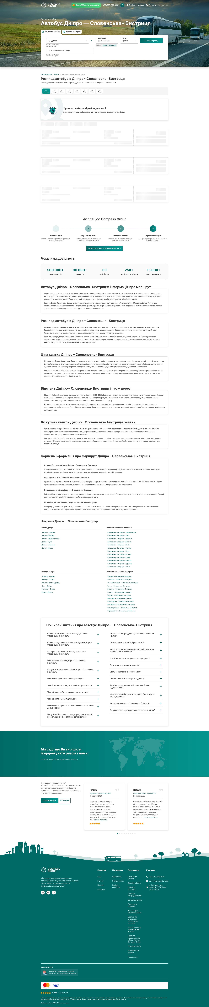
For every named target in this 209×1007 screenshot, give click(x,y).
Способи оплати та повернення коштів (134, 929)
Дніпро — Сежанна (48, 545)
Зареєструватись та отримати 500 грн (103, 248)
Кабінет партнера (116, 886)
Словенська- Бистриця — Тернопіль (120, 539)
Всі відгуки (64, 800)
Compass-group (46, 74)
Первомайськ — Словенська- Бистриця (121, 611)
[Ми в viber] (54, 892)
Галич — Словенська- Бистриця (118, 586)
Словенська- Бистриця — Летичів (119, 554)
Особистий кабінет (136, 5)
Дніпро (56, 74)
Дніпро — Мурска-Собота (51, 539)
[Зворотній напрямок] (91, 41)
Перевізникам (118, 881)
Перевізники (133, 957)
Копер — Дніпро (47, 592)
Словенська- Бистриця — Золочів (119, 542)
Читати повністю (100, 820)
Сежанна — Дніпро (48, 589)
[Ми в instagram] (43, 892)
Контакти (152, 5)
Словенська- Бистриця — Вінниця (119, 548)
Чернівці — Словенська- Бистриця (119, 576)
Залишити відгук (49, 800)
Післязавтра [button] (112, 45)
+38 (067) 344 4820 (110, 5)
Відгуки (100, 881)
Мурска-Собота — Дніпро (51, 583)
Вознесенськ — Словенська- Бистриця (121, 604)
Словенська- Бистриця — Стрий (118, 557)
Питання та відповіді (132, 905)
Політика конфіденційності (135, 895)
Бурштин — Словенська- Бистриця (119, 589)
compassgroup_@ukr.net (158, 881)
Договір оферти (134, 883)
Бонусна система (135, 900)
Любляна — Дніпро (48, 576)
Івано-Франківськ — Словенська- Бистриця (122, 583)
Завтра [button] (105, 45)
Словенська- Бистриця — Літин (118, 551)
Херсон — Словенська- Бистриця (119, 595)
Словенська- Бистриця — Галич (118, 567)
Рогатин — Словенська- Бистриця (119, 592)
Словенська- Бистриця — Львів (118, 545)
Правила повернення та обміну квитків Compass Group (134, 939)
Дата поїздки (102, 38)
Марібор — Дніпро (48, 580)
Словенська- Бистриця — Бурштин (119, 564)
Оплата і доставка (132, 888)
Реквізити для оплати (133, 952)
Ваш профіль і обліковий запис (134, 912)
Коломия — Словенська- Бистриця (119, 580)
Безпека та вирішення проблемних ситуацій (133, 920)
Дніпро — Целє (47, 542)
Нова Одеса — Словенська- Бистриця (120, 601)
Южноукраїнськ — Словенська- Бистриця (122, 608)
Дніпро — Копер (47, 548)
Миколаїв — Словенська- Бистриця (119, 598)
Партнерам (116, 877)
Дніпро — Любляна (48, 532)
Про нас (100, 885)
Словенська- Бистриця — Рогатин (119, 560)
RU (163, 5)
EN (167, 5)
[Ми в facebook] (48, 892)
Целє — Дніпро (47, 586)
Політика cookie (134, 946)
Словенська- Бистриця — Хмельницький (121, 532)
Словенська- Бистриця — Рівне (118, 535)
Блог (99, 877)
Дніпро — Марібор (48, 535)
